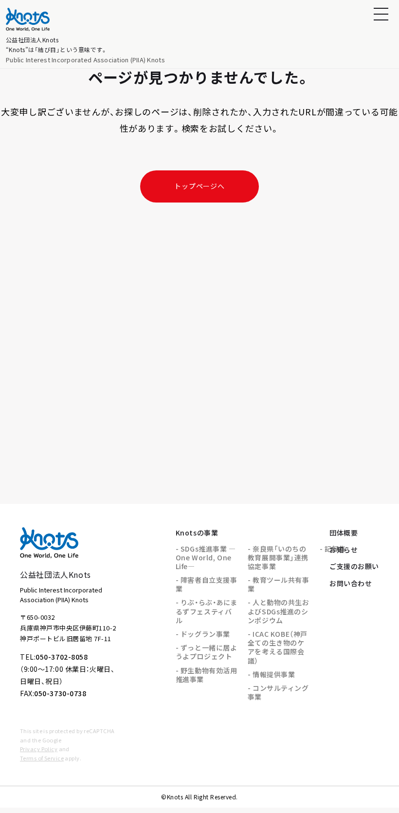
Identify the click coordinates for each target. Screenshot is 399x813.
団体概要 (343, 532)
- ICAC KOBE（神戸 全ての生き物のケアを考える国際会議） (278, 647)
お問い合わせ (350, 583)
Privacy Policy (38, 749)
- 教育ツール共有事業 (278, 584)
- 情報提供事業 (271, 674)
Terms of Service (42, 758)
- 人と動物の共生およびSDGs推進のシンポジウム (278, 611)
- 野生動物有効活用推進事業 (206, 674)
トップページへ (199, 186)
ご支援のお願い (354, 566)
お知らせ (343, 549)
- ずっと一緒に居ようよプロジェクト (206, 652)
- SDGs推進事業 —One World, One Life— (206, 557)
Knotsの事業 (197, 532)
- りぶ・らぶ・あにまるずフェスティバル (206, 611)
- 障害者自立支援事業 (206, 584)
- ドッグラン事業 (203, 634)
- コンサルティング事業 (278, 692)
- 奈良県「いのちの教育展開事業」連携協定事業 (278, 557)
